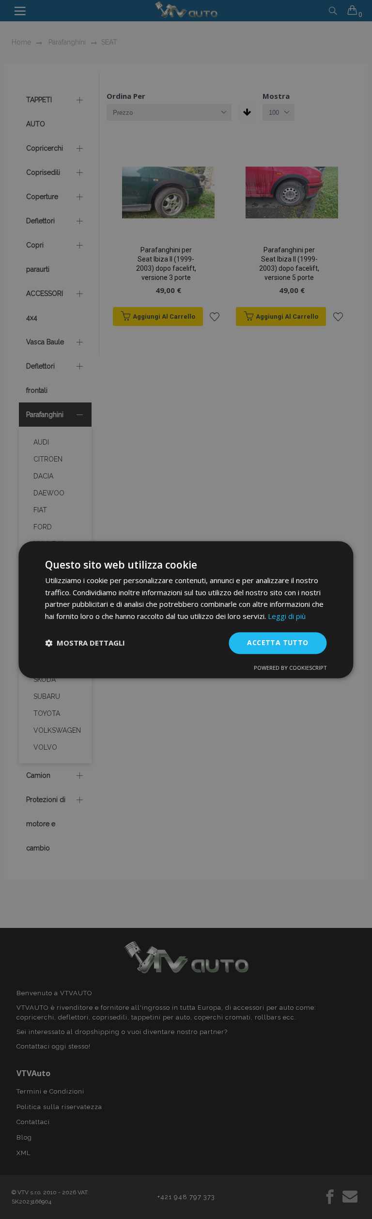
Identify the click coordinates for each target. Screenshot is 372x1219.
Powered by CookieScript (290, 667)
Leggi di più (287, 616)
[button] (85, 643)
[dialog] (185, 609)
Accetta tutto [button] (277, 642)
